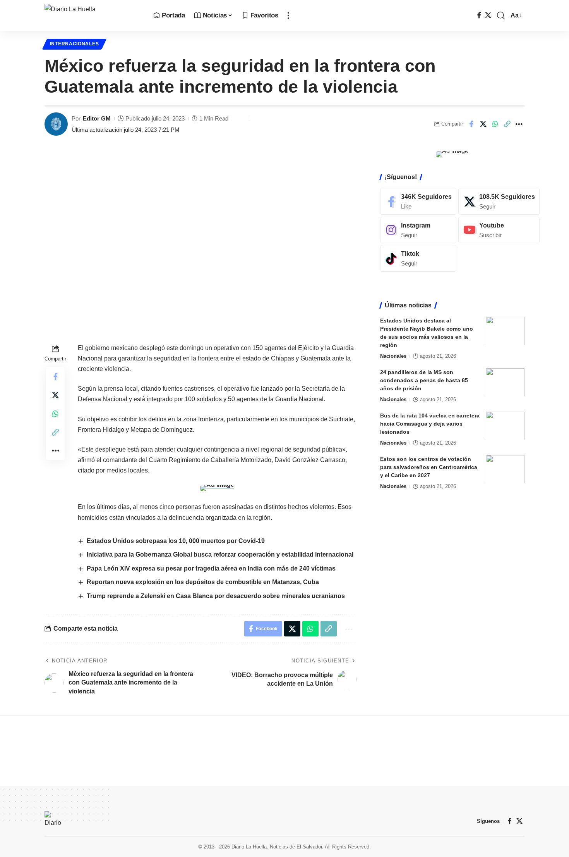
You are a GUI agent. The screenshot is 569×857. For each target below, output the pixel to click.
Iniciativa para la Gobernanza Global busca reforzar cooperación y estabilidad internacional (220, 554)
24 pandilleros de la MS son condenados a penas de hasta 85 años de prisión (424, 380)
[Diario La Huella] (93, 15)
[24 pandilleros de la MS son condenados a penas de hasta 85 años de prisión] (505, 382)
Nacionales (393, 356)
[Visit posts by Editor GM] (56, 124)
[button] (288, 15)
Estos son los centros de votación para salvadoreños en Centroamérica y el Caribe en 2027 (428, 466)
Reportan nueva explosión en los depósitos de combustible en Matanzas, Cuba (203, 582)
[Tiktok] (418, 258)
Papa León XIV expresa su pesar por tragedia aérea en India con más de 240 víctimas (211, 568)
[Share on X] (483, 124)
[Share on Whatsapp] (495, 124)
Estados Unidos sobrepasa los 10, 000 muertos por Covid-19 (176, 541)
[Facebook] (479, 15)
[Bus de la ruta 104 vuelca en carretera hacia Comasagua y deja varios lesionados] (505, 425)
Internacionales (74, 43)
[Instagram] (418, 229)
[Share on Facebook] (471, 124)
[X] (488, 15)
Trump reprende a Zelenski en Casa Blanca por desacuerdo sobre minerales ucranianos (216, 596)
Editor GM (97, 118)
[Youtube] (499, 229)
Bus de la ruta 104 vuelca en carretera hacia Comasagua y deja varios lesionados (430, 423)
